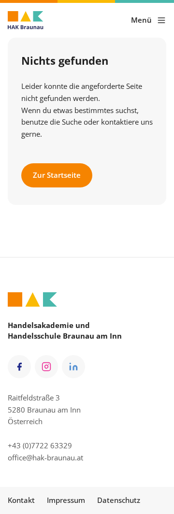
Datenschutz (118, 500)
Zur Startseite (57, 175)
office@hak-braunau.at (45, 457)
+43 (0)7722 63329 (40, 445)
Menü (141, 20)
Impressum (66, 500)
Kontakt (21, 500)
